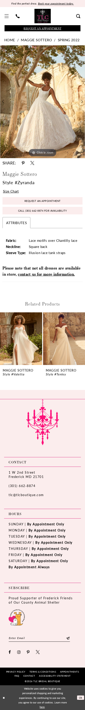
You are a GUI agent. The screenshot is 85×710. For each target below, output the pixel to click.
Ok (81, 697)
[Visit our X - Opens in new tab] (38, 652)
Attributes (16, 222)
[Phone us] (17, 16)
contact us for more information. (46, 274)
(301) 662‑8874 (22, 485)
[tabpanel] (42, 101)
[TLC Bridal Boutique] (42, 16)
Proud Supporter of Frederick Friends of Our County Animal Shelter (41, 600)
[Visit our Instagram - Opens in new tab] (19, 652)
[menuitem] (6, 16)
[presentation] (22, 338)
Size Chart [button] (11, 191)
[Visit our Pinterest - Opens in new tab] (28, 652)
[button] (6, 16)
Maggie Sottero (36, 39)
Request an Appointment (42, 201)
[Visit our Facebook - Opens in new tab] (10, 652)
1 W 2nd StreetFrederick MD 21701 (26, 474)
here (42, 707)
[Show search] (78, 16)
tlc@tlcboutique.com (26, 494)
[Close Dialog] (4, 697)
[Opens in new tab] (17, 617)
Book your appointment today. (56, 3)
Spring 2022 (69, 39)
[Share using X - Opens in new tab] (32, 163)
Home (9, 39)
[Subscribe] (68, 638)
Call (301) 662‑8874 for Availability (42, 210)
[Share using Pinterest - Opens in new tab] (23, 163)
